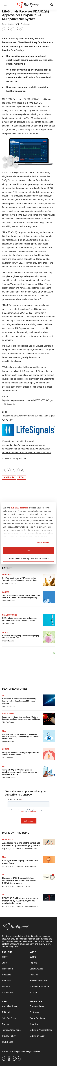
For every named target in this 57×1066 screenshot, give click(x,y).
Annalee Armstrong (9, 583)
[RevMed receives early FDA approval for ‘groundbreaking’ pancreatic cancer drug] (49, 580)
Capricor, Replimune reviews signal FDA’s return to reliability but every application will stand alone (20, 736)
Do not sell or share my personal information (28, 558)
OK (28, 550)
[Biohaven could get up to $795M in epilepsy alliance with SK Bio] (49, 637)
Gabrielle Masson (8, 706)
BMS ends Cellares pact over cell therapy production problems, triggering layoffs (19, 619)
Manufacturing (9, 615)
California (9, 477)
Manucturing (8, 714)
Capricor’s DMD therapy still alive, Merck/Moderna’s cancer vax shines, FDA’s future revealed (19, 880)
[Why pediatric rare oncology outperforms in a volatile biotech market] (49, 754)
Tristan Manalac (8, 641)
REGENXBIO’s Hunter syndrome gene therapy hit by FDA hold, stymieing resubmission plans (20, 900)
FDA (21, 477)
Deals (5, 632)
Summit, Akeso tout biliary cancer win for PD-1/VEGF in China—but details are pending (21, 596)
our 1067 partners (19, 508)
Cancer (5, 592)
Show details (43, 542)
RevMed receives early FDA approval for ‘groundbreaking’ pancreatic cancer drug (19, 579)
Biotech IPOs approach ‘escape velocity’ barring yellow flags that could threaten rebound (19, 701)
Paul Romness (7, 758)
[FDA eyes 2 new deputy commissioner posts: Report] (49, 859)
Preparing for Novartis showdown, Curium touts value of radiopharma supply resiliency (21, 718)
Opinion (5, 749)
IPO (3, 695)
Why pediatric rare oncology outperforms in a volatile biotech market (21, 753)
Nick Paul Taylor (8, 623)
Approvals (7, 575)
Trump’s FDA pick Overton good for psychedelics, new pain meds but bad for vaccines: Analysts (19, 772)
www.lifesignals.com (11, 361)
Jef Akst (27, 886)
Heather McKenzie (9, 601)
